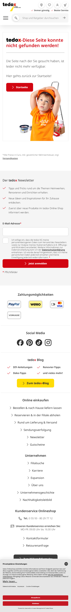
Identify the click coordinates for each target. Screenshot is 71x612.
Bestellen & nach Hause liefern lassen (37, 408)
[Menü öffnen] (6, 18)
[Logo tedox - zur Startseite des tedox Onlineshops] (12, 7)
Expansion (37, 478)
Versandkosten (10, 158)
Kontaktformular (37, 538)
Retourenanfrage (37, 545)
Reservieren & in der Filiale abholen (37, 415)
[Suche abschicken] (64, 17)
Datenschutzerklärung (53, 249)
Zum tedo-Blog (38, 383)
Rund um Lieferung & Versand (37, 422)
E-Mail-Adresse (12, 223)
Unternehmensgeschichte (37, 492)
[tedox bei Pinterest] (29, 343)
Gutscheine (37, 444)
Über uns (37, 485)
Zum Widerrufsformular (37, 558)
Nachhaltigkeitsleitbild (37, 500)
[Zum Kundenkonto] (57, 5)
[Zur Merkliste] (49, 5)
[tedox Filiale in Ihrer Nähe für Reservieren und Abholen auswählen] (41, 5)
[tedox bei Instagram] (48, 343)
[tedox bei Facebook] (20, 343)
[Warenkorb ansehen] (65, 5)
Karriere (37, 470)
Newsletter (37, 437)
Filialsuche (37, 463)
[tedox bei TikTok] (39, 343)
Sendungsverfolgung (37, 430)
